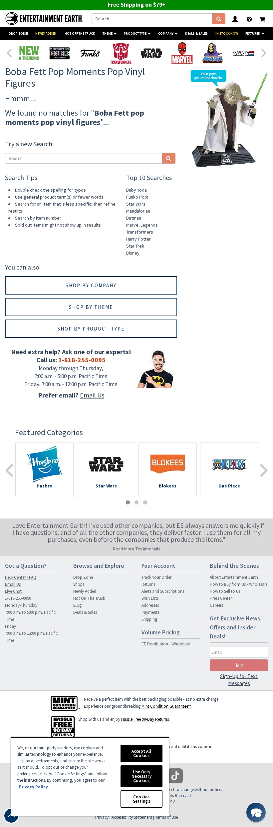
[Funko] (90, 53)
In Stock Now (226, 33)
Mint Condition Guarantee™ (166, 706)
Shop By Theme (91, 307)
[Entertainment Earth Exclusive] (59, 53)
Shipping (149, 619)
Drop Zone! (18, 33)
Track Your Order (156, 577)
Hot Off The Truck (80, 33)
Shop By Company (91, 285)
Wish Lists (149, 598)
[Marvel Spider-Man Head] (182, 53)
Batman (133, 218)
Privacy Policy (33, 787)
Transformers (139, 232)
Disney (132, 253)
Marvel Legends (142, 225)
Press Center (221, 598)
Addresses (150, 605)
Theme (108, 33)
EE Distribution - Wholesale (165, 644)
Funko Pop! (137, 197)
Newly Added (45, 33)
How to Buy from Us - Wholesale (238, 584)
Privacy (102, 817)
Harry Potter (138, 239)
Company (166, 33)
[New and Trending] (29, 53)
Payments (150, 612)
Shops (78, 584)
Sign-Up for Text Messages (239, 679)
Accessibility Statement (132, 817)
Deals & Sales (196, 33)
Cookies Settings (141, 799)
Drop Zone (83, 577)
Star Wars (135, 204)
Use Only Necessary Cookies (141, 776)
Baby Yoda (136, 190)
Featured (253, 33)
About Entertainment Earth (234, 577)
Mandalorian (138, 211)
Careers (216, 605)
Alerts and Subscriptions (162, 591)
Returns (148, 584)
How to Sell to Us (225, 591)
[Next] (264, 52)
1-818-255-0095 (82, 360)
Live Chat (13, 591)
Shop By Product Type (91, 329)
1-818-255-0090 (18, 598)
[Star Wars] (151, 53)
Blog (77, 605)
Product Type (135, 33)
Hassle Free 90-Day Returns (145, 719)
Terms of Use (166, 817)
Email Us (92, 395)
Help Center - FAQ (20, 577)
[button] (256, 812)
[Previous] (9, 52)
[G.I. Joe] (243, 53)
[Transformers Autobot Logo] (121, 53)
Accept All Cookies (141, 753)
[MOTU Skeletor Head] (212, 53)
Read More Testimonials (136, 549)
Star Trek (135, 246)
